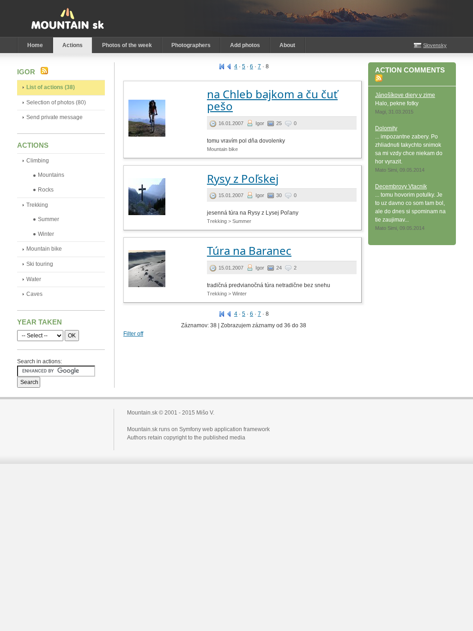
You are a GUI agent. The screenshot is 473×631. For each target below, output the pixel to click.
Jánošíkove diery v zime (405, 95)
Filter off (133, 334)
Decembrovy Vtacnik (401, 186)
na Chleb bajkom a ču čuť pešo (272, 100)
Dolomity (386, 128)
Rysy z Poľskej (243, 178)
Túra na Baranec (249, 250)
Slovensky (435, 45)
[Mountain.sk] (67, 18)
